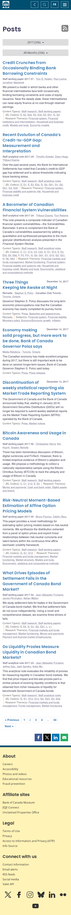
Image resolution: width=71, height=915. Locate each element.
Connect (11, 807)
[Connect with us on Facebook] (19, 897)
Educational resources (17, 779)
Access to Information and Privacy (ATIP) (29, 841)
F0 (22, 255)
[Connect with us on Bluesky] (41, 897)
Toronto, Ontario (12, 296)
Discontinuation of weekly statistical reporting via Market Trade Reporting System (34, 388)
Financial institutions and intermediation (30, 120)
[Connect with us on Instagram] (30, 897)
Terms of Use (11, 831)
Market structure (25, 559)
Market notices (37, 423)
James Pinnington (12, 598)
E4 (38, 483)
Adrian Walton (31, 598)
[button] (38, 737)
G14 (36, 698)
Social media (11, 879)
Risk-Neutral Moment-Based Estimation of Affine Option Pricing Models (31, 506)
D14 (54, 252)
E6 (9, 255)
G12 (30, 553)
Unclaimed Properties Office (21, 812)
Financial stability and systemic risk (22, 191)
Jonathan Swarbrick (13, 82)
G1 (56, 184)
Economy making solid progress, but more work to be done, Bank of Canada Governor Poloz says (35, 338)
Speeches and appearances (44, 313)
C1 (25, 252)
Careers (8, 764)
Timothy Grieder (45, 156)
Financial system (38, 118)
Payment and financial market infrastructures (27, 637)
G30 (15, 188)
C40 (40, 252)
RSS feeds (9, 874)
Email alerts (10, 869)
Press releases (37, 373)
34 (54, 720)
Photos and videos (15, 774)
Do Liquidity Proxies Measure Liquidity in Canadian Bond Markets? (31, 652)
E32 (40, 114)
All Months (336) (34, 53)
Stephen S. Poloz (24, 293)
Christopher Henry (46, 444)
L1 (50, 626)
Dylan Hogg (61, 156)
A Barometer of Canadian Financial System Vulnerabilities (35, 207)
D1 (25, 184)
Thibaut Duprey (11, 160)
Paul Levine (60, 79)
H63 (12, 258)
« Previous (12, 720)
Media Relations (11, 352)
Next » (9, 726)
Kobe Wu (38, 666)
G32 (58, 698)
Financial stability (57, 317)
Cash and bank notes (39, 487)
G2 (58, 114)
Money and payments (14, 487)
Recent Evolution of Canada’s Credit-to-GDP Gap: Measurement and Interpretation (32, 143)
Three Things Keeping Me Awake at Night (30, 285)
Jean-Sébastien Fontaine (49, 594)
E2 (24, 114)
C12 (30, 483)
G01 (51, 184)
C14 (30, 252)
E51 (50, 114)
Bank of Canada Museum (19, 802)
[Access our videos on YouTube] (35, 908)
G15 (51, 255)
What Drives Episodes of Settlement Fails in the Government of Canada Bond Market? (32, 581)
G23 (47, 698)
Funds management (29, 705)
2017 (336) (34, 42)
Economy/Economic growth (36, 320)
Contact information (16, 864)
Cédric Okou (60, 516)
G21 (5, 188)
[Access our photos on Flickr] (63, 897)
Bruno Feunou (44, 516)
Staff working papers (49, 111)
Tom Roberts (61, 215)
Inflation (56, 320)
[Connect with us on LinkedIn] (52, 897)
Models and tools (19, 125)
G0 (45, 184)
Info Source (10, 846)
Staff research (29, 111)
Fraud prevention (14, 784)
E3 (34, 114)
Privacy (7, 836)
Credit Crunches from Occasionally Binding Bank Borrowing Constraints (29, 68)
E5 (44, 114)
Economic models (39, 125)
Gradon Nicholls (19, 447)
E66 (15, 255)
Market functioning (35, 262)
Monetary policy (11, 320)
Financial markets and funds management (26, 556)
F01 (27, 255)
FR (54, 4)
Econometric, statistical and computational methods (31, 563)
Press (25, 313)
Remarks (7, 317)
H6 (7, 258)
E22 (30, 114)
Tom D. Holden (44, 79)
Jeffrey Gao (9, 666)
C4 (35, 252)
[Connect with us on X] (8, 897)
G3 (10, 188)
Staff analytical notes (49, 181)
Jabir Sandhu (24, 666)
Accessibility (10, 769)
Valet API (8, 884)
